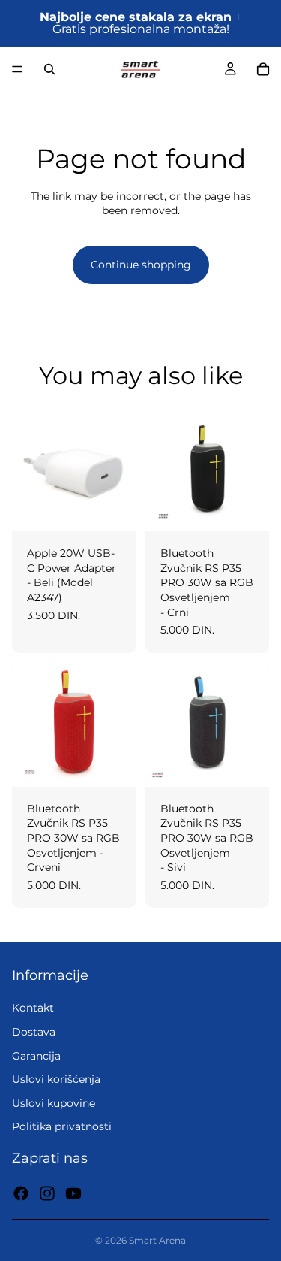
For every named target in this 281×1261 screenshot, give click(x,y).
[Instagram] (47, 1193)
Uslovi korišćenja (56, 1080)
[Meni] (17, 69)
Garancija (36, 1056)
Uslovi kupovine (53, 1103)
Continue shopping (141, 264)
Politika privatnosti (62, 1127)
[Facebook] (21, 1193)
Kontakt (33, 1008)
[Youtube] (73, 1193)
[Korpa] (263, 69)
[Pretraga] (49, 69)
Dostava (33, 1032)
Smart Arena (157, 1240)
